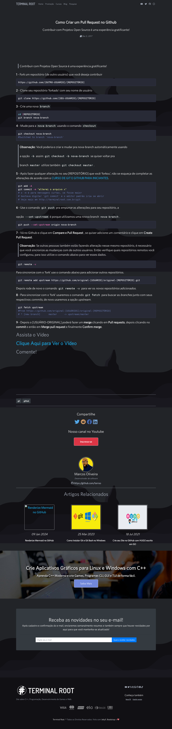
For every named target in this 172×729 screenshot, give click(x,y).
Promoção (49, 4)
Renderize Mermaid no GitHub (39, 540)
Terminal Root (25, 4)
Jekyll (103, 719)
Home (40, 4)
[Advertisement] (86, 46)
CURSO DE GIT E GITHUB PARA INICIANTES (80, 178)
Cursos (59, 4)
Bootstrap (111, 719)
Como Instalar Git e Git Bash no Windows (86, 540)
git (19, 401)
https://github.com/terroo (87, 483)
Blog (65, 4)
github (26, 401)
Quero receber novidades (124, 640)
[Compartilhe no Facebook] (90, 422)
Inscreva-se (86, 441)
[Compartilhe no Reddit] (84, 422)
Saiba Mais (86, 583)
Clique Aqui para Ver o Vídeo (46, 343)
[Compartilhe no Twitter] (78, 422)
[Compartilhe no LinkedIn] (95, 422)
